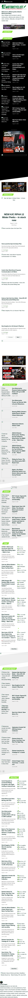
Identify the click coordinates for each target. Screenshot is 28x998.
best (9, 554)
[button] (3, 2)
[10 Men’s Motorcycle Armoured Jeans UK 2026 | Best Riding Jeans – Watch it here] (6, 100)
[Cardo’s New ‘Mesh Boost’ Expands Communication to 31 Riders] (6, 67)
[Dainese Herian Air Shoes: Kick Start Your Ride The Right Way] (6, 741)
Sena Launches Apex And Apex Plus (12, 243)
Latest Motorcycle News (22, 550)
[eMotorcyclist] (8, 2)
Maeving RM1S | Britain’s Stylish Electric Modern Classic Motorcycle (19, 413)
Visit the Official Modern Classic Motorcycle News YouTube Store (8, 566)
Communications (23, 782)
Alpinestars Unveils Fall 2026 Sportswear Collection (18, 729)
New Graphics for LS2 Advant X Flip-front (13, 326)
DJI (20, 846)
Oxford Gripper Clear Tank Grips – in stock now (18, 762)
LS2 (2, 328)
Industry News (21, 547)
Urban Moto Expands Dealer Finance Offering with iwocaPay (8, 925)
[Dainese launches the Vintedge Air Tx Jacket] (6, 752)
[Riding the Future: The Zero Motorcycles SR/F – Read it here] (6, 462)
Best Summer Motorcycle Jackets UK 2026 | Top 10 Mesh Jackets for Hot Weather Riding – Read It (19, 532)
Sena (20, 959)
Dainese (3, 302)
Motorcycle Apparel (9, 668)
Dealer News (22, 925)
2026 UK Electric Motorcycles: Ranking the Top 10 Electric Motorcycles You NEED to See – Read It (18, 449)
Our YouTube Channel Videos (22, 553)
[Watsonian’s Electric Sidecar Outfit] (6, 425)
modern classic (14, 993)
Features (6, 491)
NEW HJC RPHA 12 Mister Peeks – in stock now (19, 44)
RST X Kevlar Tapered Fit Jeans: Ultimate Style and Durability (19, 109)
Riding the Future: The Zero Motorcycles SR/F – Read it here (19, 461)
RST (11, 607)
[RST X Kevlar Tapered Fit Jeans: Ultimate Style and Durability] (6, 111)
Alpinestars (22, 875)
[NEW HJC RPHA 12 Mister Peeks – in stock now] (6, 45)
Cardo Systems (21, 780)
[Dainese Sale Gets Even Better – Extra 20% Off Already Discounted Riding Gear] (6, 78)
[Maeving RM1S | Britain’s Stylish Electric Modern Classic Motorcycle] (6, 414)
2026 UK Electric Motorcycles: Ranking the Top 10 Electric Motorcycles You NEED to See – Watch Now (18, 436)
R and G (21, 868)
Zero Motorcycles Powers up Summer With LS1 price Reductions (19, 402)
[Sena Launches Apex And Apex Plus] (6, 56)
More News (14, 777)
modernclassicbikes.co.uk (6, 987)
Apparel (21, 877)
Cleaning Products (21, 800)
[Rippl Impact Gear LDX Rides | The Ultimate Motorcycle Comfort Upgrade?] (6, 510)
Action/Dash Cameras (22, 844)
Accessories (22, 778)
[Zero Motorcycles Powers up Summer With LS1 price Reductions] (6, 403)
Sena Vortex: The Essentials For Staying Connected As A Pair (8, 954)
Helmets (21, 830)
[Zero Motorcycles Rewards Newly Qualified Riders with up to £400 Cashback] (6, 392)
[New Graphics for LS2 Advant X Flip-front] (6, 89)
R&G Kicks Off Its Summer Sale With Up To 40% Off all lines (8, 863)
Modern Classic (10, 572)
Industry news (8, 194)
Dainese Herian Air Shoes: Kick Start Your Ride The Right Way (18, 740)
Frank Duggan (5, 305)
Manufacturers (23, 816)
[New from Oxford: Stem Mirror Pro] (6, 121)
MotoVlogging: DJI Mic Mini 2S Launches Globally (8, 846)
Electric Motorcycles (9, 384)
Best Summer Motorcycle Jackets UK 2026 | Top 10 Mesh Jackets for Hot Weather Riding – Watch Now (8, 618)
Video (5, 543)
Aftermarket (22, 861)
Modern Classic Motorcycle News (22, 635)
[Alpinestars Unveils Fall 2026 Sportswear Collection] (6, 730)
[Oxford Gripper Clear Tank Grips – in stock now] (6, 763)
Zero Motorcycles (22, 818)
